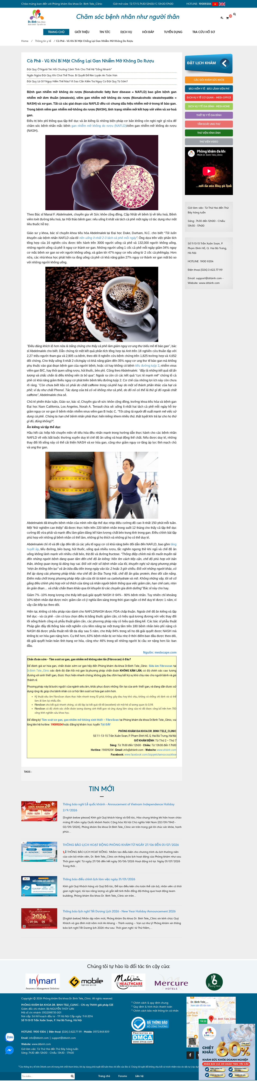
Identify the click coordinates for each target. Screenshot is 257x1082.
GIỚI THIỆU (82, 32)
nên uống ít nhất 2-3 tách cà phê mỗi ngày (107, 238)
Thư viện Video (209, 141)
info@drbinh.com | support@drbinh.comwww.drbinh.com (48, 1041)
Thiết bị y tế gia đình (208, 115)
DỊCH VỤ (126, 32)
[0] (226, 18)
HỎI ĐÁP (148, 32)
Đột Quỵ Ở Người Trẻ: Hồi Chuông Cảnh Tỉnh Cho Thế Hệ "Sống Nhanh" (69, 69)
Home (24, 41)
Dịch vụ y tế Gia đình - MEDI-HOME (209, 106)
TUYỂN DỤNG (173, 32)
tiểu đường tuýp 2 (147, 365)
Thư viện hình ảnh (209, 132)
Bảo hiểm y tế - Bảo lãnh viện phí (209, 88)
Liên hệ (139, 1076)
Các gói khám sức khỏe (209, 79)
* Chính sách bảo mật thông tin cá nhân (155, 1010)
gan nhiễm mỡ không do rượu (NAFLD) (98, 125)
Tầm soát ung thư (209, 123)
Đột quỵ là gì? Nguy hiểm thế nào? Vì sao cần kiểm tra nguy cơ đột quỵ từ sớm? (77, 81)
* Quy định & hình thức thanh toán (151, 1006)
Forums (122, 1076)
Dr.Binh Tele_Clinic (38, 670)
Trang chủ (104, 1076)
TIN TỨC (105, 32)
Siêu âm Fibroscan (160, 665)
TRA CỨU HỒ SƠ (203, 32)
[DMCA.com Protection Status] (142, 1037)
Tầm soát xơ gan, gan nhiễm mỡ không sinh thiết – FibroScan (80, 719)
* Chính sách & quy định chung (149, 1002)
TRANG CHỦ (56, 32)
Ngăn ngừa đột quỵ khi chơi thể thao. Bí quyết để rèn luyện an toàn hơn (72, 75)
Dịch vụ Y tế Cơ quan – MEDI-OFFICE (209, 97)
